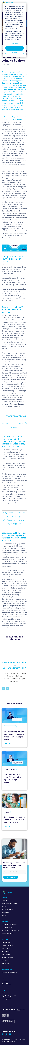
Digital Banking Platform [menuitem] (9, 924)
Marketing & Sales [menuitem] (7, 933)
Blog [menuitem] (3, 993)
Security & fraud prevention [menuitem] (10, 930)
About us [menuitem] (4, 897)
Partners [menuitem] (4, 978)
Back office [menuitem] (5, 960)
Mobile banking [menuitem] (6, 954)
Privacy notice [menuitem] (22, 1039)
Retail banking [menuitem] (6, 942)
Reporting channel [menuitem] (7, 909)
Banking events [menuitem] (6, 999)
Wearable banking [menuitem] (7, 957)
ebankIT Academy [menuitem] (7, 984)
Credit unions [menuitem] (6, 948)
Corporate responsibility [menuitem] (9, 903)
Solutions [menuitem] (5, 939)
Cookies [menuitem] (15, 1039)
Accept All (14, 48)
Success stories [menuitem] (7, 969)
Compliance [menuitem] (5, 912)
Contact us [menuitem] (5, 915)
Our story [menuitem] (5, 900)
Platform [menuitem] (5, 921)
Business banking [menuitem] (7, 945)
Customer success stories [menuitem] (9, 972)
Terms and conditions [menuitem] (7, 1039)
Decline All (14, 52)
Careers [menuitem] (4, 906)
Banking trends (10, 727)
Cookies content (14, 43)
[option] (14, 768)
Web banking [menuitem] (6, 951)
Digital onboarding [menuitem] (7, 927)
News (7, 812)
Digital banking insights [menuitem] (9, 996)
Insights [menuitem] (4, 990)
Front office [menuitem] (5, 963)
